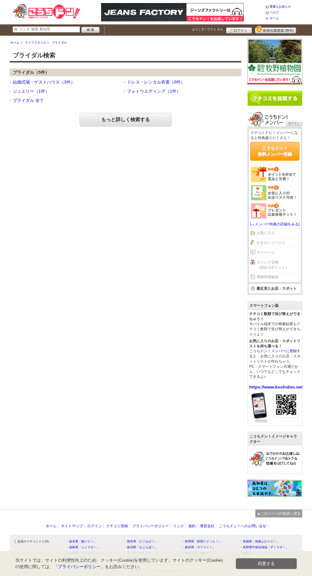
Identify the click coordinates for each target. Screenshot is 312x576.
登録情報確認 (267, 277)
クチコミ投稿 (117, 526)
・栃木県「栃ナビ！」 (81, 541)
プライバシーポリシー (150, 526)
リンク (178, 526)
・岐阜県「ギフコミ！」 (198, 547)
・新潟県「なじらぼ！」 (141, 547)
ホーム (274, 18)
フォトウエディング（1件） (154, 91)
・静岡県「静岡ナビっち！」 (202, 541)
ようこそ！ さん (207, 29)
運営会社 (207, 526)
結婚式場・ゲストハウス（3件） (44, 82)
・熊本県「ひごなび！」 (141, 541)
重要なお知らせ (280, 6)
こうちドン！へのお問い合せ (242, 526)
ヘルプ (274, 12)
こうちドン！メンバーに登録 (273, 351)
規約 (192, 526)
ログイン (239, 30)
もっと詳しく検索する (125, 119)
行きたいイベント (271, 243)
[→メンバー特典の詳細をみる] (275, 224)
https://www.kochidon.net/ (276, 387)
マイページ (266, 252)
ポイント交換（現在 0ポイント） (273, 265)
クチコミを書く (274, 98)
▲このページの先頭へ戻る (279, 513)
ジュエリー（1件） (31, 91)
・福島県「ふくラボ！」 (83, 547)
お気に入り (266, 233)
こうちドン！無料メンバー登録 (275, 150)
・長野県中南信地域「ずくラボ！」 (264, 547)
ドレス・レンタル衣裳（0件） (156, 82)
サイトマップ (72, 526)
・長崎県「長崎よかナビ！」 (259, 541)
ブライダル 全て (28, 100)
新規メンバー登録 (275, 30)
